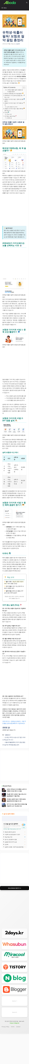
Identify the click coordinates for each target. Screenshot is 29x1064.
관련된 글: (9, 118)
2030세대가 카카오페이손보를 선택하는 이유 (13, 96)
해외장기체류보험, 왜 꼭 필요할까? (13, 93)
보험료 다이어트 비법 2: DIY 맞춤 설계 (14, 104)
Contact (18, 1026)
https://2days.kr (14, 1023)
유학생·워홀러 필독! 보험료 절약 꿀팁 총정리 (15, 90)
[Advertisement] (14, 209)
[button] (27, 2)
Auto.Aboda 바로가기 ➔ (14, 888)
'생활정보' (8, 735)
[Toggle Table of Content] (23, 87)
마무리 (6, 112)
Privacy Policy (5, 1026)
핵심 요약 (9, 114)
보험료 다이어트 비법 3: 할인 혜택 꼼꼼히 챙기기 (14, 109)
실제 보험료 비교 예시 (12, 106)
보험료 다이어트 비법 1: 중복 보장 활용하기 (14, 100)
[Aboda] (10, 2)
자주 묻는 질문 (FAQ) (10, 116)
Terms (13, 1026)
